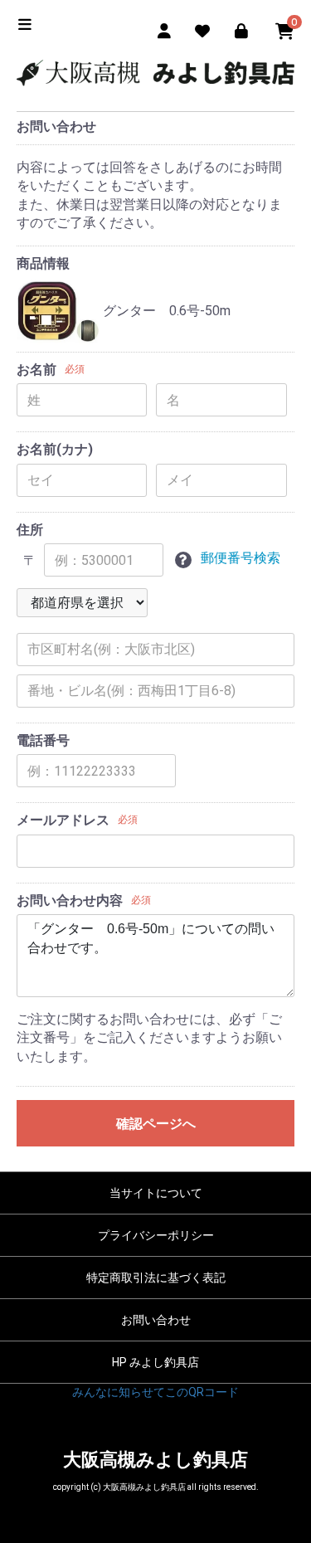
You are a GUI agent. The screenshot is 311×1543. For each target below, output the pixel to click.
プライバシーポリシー (156, 1235)
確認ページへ (156, 1124)
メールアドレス (63, 820)
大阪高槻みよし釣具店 (155, 1459)
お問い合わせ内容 (70, 900)
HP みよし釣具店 (155, 1362)
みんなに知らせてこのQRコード (155, 1392)
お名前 (36, 369)
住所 (30, 530)
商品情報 (43, 263)
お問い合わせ (156, 1319)
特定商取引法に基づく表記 (156, 1277)
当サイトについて (155, 1193)
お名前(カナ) (55, 449)
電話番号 (43, 740)
